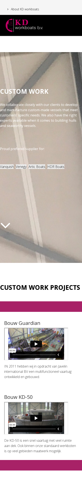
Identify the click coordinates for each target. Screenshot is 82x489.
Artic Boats (37, 166)
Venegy (21, 166)
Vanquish (7, 166)
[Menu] (77, 43)
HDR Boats (55, 166)
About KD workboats (24, 9)
